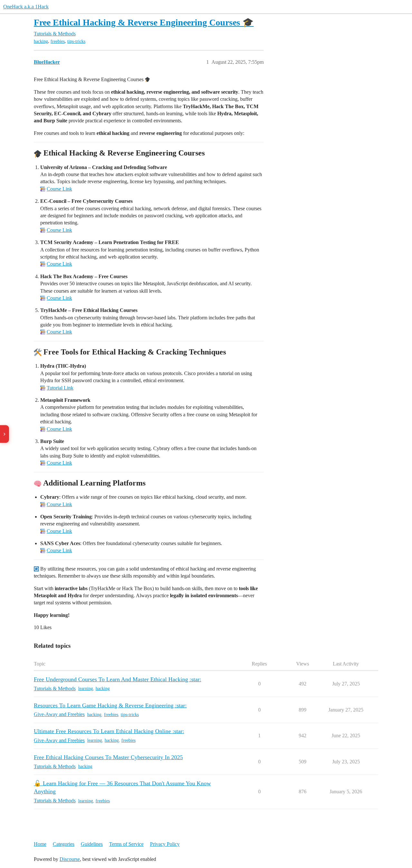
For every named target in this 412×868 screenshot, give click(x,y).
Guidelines (92, 844)
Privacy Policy (165, 844)
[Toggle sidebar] (4, 434)
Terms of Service (126, 844)
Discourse (70, 859)
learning (85, 688)
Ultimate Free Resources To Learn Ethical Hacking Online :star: (109, 731)
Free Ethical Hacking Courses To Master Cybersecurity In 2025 (108, 757)
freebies (58, 41)
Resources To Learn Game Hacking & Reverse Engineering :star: (110, 705)
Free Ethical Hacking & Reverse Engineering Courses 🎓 (144, 22)
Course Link (59, 189)
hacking (41, 41)
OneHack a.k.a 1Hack (26, 6)
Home (40, 844)
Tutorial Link (60, 388)
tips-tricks (76, 41)
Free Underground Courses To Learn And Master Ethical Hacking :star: (117, 679)
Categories (63, 844)
